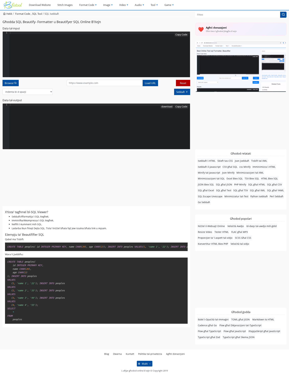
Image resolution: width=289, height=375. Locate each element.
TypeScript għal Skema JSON (239, 337)
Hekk (9, 13)
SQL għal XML (257, 190)
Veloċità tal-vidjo (240, 243)
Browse (9, 83)
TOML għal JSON (240, 319)
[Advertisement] (96, 177)
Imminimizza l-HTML (264, 166)
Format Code (86, 5)
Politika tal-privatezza (150, 353)
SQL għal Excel (206, 190)
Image (106, 5)
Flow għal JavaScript (235, 331)
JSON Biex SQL (206, 184)
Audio (138, 5)
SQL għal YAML (275, 190)
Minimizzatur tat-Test (236, 196)
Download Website (40, 5)
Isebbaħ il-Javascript (209, 166)
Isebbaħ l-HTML (206, 160)
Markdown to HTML (263, 319)
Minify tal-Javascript (209, 172)
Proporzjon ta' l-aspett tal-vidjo (215, 237)
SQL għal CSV (274, 184)
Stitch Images (65, 5)
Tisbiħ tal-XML (259, 160)
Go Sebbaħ (204, 202)
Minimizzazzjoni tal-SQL (211, 178)
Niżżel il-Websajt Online (211, 226)
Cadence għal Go (207, 325)
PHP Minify (240, 184)
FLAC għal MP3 (239, 232)
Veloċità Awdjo (235, 226)
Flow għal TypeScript (209, 331)
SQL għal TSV (240, 190)
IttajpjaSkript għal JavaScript (264, 331)
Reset (183, 83)
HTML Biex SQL (269, 178)
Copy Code (181, 34)
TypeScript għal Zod (209, 337)
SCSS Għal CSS (243, 237)
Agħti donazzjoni (175, 353)
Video (122, 5)
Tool (153, 5)
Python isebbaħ (259, 196)
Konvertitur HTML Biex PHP (213, 243)
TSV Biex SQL (252, 178)
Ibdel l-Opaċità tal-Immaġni (213, 319)
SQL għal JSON (224, 184)
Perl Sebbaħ (276, 196)
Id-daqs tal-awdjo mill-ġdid (261, 226)
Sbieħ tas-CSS (225, 160)
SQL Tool (37, 13)
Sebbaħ (180, 92)
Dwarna (117, 353)
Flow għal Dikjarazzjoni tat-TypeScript (240, 325)
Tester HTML (222, 232)
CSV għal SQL (230, 166)
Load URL (150, 83)
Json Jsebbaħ (242, 160)
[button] (283, 15)
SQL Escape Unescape (210, 196)
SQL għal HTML (256, 184)
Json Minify (228, 172)
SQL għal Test (223, 190)
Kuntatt (130, 353)
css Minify (245, 166)
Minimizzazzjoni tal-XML (250, 172)
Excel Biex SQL (235, 178)
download (166, 106)
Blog (106, 353)
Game (167, 5)
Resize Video (205, 232)
